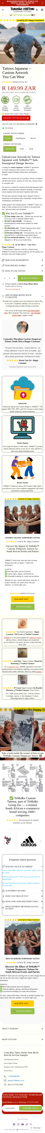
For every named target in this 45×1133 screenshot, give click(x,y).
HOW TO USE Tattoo (15, 271)
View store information (12, 289)
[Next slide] (42, 3)
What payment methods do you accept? (22, 908)
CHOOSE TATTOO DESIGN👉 (16, 118)
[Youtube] (22, 1124)
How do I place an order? (19, 867)
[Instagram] (18, 1124)
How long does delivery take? (22, 901)
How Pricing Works (15, 266)
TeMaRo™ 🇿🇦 (13, 1129)
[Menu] (3, 10)
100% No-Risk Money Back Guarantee (18, 296)
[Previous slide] (2, 3)
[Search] (36, 9)
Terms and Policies (22, 1119)
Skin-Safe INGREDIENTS (17, 260)
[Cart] (42, 9)
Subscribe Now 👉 (31, 1108)
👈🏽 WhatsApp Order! (23, 607)
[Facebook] (14, 1124)
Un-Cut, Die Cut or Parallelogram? (18, 124)
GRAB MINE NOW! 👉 (22, 599)
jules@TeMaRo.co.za (16, 1080)
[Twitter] (31, 1124)
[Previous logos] (4, 841)
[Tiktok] (26, 1124)
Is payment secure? (16, 891)
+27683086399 (13, 1076)
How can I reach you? (17, 896)
